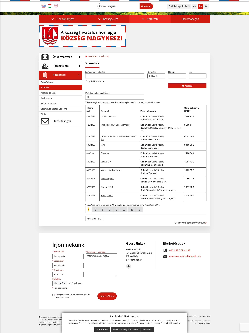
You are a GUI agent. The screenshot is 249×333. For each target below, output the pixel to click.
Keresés (147, 6)
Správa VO (106, 161)
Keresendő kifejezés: (95, 71)
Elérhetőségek (190, 19)
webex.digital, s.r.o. (56, 322)
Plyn (103, 144)
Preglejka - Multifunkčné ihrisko (115, 124)
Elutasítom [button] (147, 329)
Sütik (43, 114)
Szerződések (47, 82)
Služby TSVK (107, 186)
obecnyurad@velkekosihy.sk (185, 256)
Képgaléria (132, 256)
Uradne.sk (200, 222)
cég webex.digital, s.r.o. (47, 325)
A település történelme (139, 252)
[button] (62, 19)
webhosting (43, 322)
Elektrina (105, 153)
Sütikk (207, 323)
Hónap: (171, 71)
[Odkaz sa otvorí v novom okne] (128, 266)
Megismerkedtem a (73, 296)
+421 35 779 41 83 (179, 250)
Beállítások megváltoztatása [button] (125, 329)
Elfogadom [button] (102, 329)
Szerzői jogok (198, 323)
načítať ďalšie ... (94, 218)
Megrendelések (48, 92)
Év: (190, 71)
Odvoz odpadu (107, 178)
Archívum (46, 98)
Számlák (45, 87)
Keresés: (151, 71)
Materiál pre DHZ (108, 116)
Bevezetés (92, 56)
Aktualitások (133, 249)
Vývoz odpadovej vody (111, 170)
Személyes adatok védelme (54, 108)
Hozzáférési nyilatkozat (201, 321)
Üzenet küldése (107, 296)
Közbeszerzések (48, 103)
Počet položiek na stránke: (97, 92)
